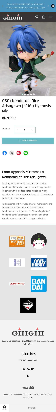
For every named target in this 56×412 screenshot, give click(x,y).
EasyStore (29, 344)
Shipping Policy (20, 394)
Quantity (6, 128)
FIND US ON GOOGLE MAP (28, 360)
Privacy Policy (46, 394)
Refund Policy (28, 397)
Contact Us (8, 394)
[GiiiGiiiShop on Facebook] (28, 377)
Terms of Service (33, 394)
